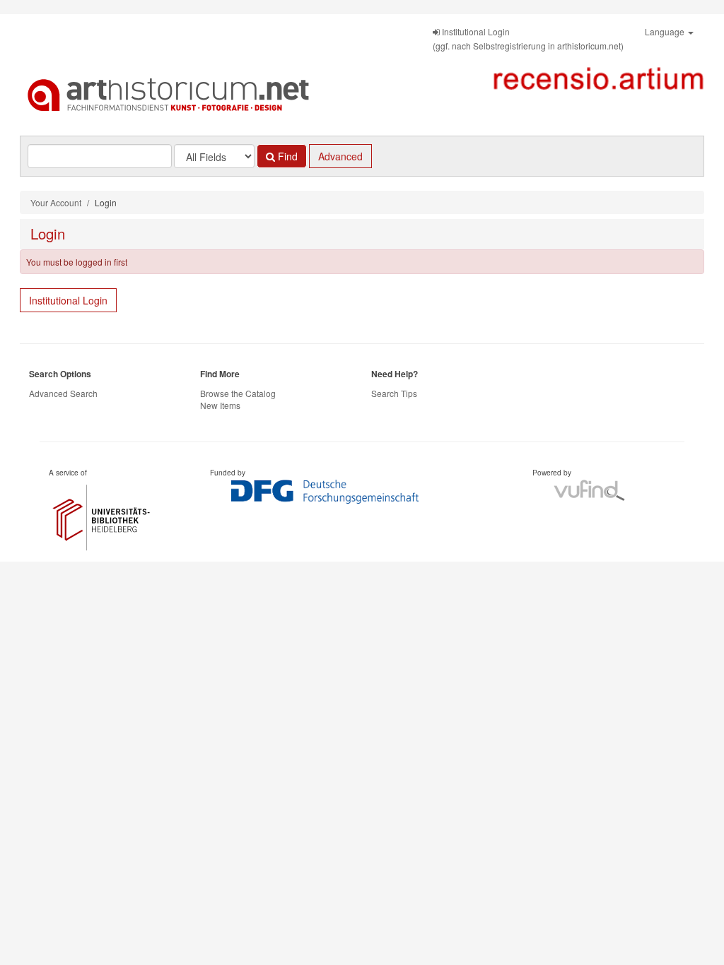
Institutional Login (68, 300)
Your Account (55, 202)
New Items (220, 405)
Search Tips (394, 393)
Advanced (340, 156)
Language (666, 31)
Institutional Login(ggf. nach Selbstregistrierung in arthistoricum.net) (528, 38)
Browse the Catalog (238, 393)
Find (286, 156)
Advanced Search (63, 393)
